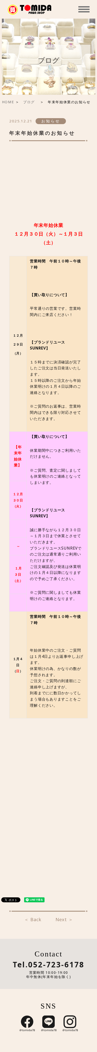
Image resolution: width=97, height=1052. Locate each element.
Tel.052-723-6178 (48, 964)
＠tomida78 (27, 1030)
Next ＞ (64, 919)
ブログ (31, 102)
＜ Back (32, 919)
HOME (8, 102)
